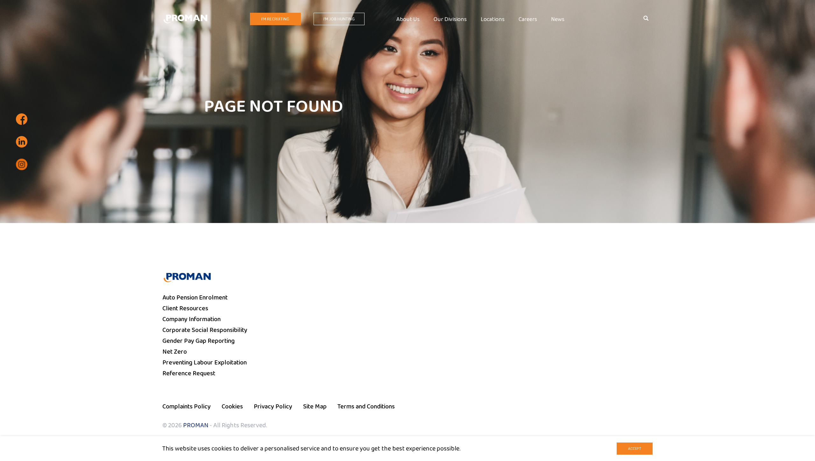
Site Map (315, 406)
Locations (493, 19)
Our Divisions (450, 19)
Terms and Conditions (366, 406)
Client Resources (185, 308)
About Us (408, 19)
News (557, 19)
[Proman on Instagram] (21, 164)
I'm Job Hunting (339, 19)
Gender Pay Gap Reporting (198, 341)
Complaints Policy (186, 406)
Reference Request (188, 373)
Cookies (232, 406)
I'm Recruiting (275, 19)
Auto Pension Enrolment (195, 297)
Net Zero (174, 352)
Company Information (191, 319)
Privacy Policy (273, 406)
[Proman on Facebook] (21, 119)
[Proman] (185, 18)
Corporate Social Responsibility (204, 330)
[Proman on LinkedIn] (21, 142)
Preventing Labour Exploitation (204, 362)
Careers (528, 19)
